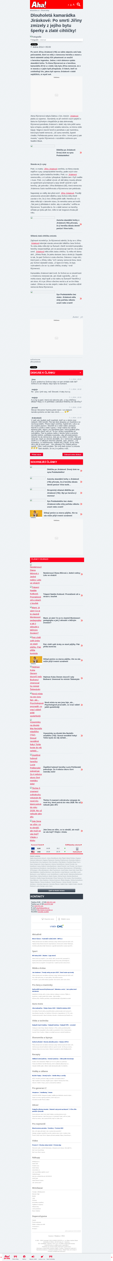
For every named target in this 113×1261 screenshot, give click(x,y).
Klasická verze (49, 919)
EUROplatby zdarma (73, 845)
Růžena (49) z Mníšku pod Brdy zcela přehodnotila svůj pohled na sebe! (51, 998)
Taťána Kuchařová (76, 880)
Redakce (57, 1236)
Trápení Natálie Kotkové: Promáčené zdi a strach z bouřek (61, 595)
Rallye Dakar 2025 (50, 1008)
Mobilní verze (65, 919)
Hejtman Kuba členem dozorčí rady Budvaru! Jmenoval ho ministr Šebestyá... (53, 943)
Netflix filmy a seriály (59, 1075)
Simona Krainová (54, 880)
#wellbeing (43, 1092)
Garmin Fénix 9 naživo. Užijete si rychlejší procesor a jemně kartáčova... (51, 1032)
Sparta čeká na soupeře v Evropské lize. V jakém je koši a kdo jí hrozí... (51, 962)
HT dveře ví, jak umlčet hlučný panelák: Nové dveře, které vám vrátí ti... (51, 979)
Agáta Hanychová (35, 858)
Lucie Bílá (73, 872)
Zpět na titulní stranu (57, 891)
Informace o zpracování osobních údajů (47, 1248)
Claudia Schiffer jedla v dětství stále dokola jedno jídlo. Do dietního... (50, 1066)
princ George (41, 886)
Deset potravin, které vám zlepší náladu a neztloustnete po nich (49, 1114)
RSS (63, 1236)
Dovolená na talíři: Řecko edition (40, 1099)
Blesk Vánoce (36, 939)
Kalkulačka (77, 852)
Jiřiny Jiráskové (50, 169)
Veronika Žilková (54, 884)
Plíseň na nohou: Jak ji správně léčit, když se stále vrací (47, 1118)
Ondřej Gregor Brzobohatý (45, 878)
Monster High (35, 1194)
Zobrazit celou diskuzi (72, 454)
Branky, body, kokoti (46, 1145)
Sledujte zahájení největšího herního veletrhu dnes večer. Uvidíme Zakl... (51, 1133)
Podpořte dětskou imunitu (40, 1109)
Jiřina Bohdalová (43, 870)
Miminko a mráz (60, 989)
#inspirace (35, 1092)
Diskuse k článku (43, 372)
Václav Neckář (66, 882)
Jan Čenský (70, 866)
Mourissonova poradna (39, 1128)
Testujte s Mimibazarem (38, 1192)
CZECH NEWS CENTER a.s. (57, 1240)
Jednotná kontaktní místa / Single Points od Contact (62, 1249)
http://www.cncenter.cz (45, 910)
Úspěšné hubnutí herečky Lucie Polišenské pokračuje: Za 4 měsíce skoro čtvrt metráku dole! (62, 769)
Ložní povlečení (36, 1208)
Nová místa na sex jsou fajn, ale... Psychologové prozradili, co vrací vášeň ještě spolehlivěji (62, 704)
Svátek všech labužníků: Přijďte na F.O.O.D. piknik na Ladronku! (49, 1061)
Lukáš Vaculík (64, 874)
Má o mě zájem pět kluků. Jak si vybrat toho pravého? (46, 1131)
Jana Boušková (51, 868)
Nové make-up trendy (67, 972)
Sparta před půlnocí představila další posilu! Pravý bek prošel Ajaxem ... (51, 960)
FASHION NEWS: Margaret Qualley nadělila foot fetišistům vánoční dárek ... (52, 1095)
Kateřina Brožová (45, 872)
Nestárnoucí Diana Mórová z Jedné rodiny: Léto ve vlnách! (62, 574)
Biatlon (45, 955)
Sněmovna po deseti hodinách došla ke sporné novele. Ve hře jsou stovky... (52, 1047)
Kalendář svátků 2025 (49, 939)
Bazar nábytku (36, 1211)
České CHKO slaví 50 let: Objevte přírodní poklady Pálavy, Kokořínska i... (52, 1135)
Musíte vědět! (33, 1259)
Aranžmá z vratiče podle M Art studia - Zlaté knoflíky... (46, 996)
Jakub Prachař (61, 866)
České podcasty (36, 1222)
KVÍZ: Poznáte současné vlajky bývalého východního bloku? (48, 1078)
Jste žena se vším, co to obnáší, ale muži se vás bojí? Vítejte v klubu (61, 831)
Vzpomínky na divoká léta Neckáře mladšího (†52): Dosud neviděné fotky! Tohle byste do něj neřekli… (60, 735)
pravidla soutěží (43, 912)
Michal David (62, 876)
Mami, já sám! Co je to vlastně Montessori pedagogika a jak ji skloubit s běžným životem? (61, 620)
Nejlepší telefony (53, 1025)
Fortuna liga (57, 1145)
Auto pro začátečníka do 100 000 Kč (42, 1176)
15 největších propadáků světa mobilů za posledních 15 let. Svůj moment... (52, 1030)
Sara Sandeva (44, 880)
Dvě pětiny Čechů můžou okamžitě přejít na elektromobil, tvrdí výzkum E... (52, 1011)
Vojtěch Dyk (63, 884)
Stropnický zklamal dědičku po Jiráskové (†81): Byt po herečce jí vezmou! (61, 493)
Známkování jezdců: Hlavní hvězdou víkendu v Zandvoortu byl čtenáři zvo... (52, 1015)
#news (50, 1092)
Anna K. (44, 858)
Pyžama (34, 1200)
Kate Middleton (34, 872)
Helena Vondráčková (58, 864)
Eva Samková (44, 862)
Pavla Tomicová (58, 878)
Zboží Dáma (35, 1167)
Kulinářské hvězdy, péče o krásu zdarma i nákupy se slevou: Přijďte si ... (51, 994)
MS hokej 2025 (37, 955)
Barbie (34, 1196)
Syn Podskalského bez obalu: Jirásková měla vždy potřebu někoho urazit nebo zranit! (66, 298)
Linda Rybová (65, 872)
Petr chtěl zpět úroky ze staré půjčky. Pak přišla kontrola (61, 645)
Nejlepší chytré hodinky (39, 1025)
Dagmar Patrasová (48, 860)
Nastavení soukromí (70, 1248)
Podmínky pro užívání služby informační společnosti (56, 1246)
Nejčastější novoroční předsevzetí (43, 989)
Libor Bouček (56, 872)
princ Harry (49, 886)
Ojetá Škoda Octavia (37, 1180)
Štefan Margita (65, 880)
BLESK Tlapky (37, 1075)
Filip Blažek (62, 862)
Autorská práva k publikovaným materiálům (56, 1245)
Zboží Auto (35, 1178)
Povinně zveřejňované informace (56, 1251)
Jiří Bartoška (77, 868)
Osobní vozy (35, 1165)
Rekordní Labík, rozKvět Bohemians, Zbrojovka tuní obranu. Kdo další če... (52, 1148)
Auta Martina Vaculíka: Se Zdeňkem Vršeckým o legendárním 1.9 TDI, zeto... (52, 1013)
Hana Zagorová (46, 864)
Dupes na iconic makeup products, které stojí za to (45, 1097)
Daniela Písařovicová (61, 860)
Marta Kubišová (43, 876)
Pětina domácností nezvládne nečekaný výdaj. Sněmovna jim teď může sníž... (53, 941)
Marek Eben (33, 876)
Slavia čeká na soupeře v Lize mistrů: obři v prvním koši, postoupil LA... (51, 958)
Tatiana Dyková (34, 882)
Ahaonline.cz (34, 10)
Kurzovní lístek (37, 845)
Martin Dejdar (53, 876)
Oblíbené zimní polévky (39, 1059)
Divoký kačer (47, 1075)
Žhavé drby (15, 1259)
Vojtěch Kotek (73, 884)
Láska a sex (42, 1259)
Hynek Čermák (69, 864)
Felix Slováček (53, 862)
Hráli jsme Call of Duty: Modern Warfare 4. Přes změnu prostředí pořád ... (52, 1028)
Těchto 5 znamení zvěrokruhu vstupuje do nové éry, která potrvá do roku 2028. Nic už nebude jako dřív (62, 802)
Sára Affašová (34, 880)
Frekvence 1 (35, 1226)
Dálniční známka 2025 (64, 1008)
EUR (38, 848)
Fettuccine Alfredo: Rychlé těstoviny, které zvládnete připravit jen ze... (50, 1063)
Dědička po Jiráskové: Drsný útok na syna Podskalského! (66, 153)
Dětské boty (35, 1206)
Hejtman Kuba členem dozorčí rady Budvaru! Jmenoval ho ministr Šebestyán (61, 678)
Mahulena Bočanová (75, 874)
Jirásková (74, 116)
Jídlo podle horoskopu (67, 1059)
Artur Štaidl (62, 858)
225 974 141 (38, 906)
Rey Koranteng (76, 878)
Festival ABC (59, 1128)
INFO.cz (60, 939)
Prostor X (35, 1145)
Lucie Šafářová (41, 874)
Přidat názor (36, 454)
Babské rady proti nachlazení (59, 1109)
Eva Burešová (34, 862)
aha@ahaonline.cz (42, 908)
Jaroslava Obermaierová (64, 868)
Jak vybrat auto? (36, 1182)
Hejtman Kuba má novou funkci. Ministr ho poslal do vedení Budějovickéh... (52, 1049)
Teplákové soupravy (37, 1204)
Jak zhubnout (36, 972)
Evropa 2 (34, 1228)
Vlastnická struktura (41, 1249)
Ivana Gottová (42, 866)
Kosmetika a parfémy (38, 1202)
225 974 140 (51, 902)
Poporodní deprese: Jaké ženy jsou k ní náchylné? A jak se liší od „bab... (51, 1116)
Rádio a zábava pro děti (38, 1224)
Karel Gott (72, 870)
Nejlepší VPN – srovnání (67, 1025)
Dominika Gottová (74, 860)
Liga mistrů (52, 955)
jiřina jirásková (35, 362)
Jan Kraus (78, 866)
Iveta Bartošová (51, 866)
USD (38, 852)
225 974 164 (48, 904)
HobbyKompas (36, 1174)
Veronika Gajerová (42, 884)
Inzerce (50, 1236)
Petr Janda (67, 878)
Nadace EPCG (64, 1042)
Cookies (61, 1248)
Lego (33, 1198)
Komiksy (51, 1128)
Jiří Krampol (33, 870)
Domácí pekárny (53, 1059)
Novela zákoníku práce (51, 1042)
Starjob (34, 1220)
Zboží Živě (35, 1163)
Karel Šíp (79, 870)
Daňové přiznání (37, 1042)
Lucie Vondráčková (52, 874)
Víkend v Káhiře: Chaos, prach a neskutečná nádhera (46, 1082)
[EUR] (33, 848)
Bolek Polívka (71, 858)
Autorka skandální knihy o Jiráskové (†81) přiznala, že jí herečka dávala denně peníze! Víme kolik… (68, 224)
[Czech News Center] (60, 926)
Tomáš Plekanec (56, 882)
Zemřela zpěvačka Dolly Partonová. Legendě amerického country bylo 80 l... (52, 946)
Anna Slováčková (52, 858)
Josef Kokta (64, 870)
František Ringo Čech (73, 862)
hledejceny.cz (36, 1161)
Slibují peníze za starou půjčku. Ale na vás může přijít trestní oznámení (60, 514)
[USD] (33, 852)
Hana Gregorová (35, 864)
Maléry (24, 1259)
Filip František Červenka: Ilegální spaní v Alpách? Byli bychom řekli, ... (51, 1080)
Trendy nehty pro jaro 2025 (50, 972)
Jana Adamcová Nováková (38, 868)
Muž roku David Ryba (38, 1150)
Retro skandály (51, 1259)
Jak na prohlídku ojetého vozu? (40, 1172)
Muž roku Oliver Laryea (38, 1152)
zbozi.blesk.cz (36, 1170)
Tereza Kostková (45, 882)
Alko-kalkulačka (37, 1008)
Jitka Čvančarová (55, 870)
